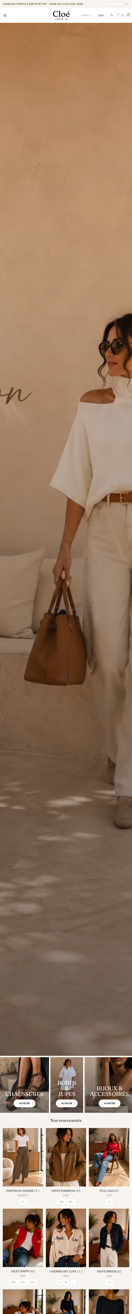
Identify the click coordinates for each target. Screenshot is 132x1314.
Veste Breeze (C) (109, 1271)
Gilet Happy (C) (23, 1271)
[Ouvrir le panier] (128, 15)
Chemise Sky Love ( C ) (66, 1271)
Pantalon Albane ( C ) (23, 1190)
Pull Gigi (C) (109, 1190)
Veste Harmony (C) (66, 1190)
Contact (86, 15)
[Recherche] (112, 15)
